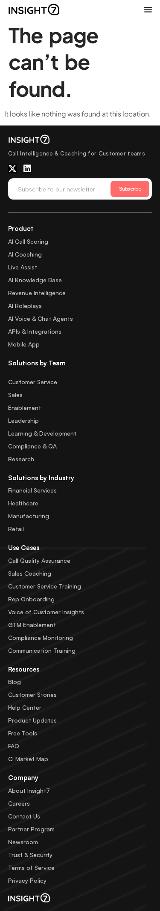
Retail (16, 528)
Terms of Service (31, 867)
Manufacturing (28, 516)
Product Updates (32, 720)
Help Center (24, 707)
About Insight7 (29, 790)
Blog (14, 681)
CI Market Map (28, 758)
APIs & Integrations (34, 331)
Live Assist (22, 267)
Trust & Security (30, 854)
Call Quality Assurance (39, 560)
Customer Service (32, 381)
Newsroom (23, 841)
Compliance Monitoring (40, 637)
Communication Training (42, 650)
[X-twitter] (12, 168)
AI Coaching (25, 254)
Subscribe (130, 188)
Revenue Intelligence (37, 292)
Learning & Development (42, 433)
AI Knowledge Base (35, 280)
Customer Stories (32, 694)
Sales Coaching (29, 573)
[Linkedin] (27, 168)
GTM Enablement (32, 624)
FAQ (13, 746)
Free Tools (22, 733)
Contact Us (24, 816)
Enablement (24, 407)
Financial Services (32, 490)
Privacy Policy (27, 880)
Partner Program (31, 829)
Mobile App (24, 344)
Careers (19, 803)
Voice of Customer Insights (46, 611)
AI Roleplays (25, 305)
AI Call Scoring (28, 241)
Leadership (23, 420)
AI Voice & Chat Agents (40, 318)
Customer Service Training (44, 586)
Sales (15, 394)
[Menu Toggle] (148, 9)
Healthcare (23, 503)
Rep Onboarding (31, 599)
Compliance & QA (32, 446)
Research (21, 459)
